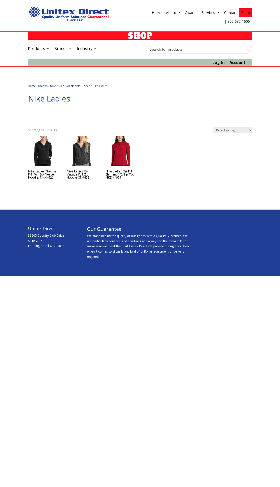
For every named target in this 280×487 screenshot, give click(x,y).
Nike (53, 86)
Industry (85, 49)
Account (237, 63)
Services (208, 12)
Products (36, 49)
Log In (218, 63)
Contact (230, 12)
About (171, 12)
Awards (191, 12)
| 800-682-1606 (237, 21)
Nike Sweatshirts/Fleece (74, 86)
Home (157, 12)
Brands (61, 49)
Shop (245, 12)
